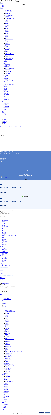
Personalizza (35, 412)
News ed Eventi (2, 246)
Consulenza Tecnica (6, 108)
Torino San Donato (6, 91)
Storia (2, 230)
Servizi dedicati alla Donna (8, 62)
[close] (49, 410)
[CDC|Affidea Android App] (5, 177)
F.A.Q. (4, 83)
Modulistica (5, 85)
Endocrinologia (7, 25)
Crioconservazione (7, 69)
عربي (5, 119)
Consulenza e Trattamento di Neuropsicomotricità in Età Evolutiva (9, 54)
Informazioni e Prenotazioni (8, 11)
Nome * (1, 211)
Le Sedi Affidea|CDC (3, 251)
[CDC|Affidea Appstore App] (5, 176)
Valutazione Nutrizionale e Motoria (9, 40)
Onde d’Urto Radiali (7, 55)
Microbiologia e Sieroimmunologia (9, 18)
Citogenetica (6, 17)
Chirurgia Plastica (7, 73)
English (5, 120)
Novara (4, 98)
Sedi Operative (5, 109)
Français (6, 121)
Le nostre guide (5, 104)
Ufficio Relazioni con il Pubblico (8, 113)
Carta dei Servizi (4, 244)
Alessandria (5, 95)
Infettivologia (6, 29)
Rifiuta (41, 412)
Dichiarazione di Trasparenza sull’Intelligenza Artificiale (9, 235)
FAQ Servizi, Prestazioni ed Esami (9, 84)
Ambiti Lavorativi (6, 105)
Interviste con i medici (6, 103)
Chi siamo (1, 228)
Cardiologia (6, 21)
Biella (4, 97)
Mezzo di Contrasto (7, 45)
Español (6, 123)
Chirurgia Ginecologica (8, 71)
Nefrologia (6, 30)
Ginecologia (6, 28)
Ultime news (5, 102)
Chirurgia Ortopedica (7, 72)
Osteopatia (6, 51)
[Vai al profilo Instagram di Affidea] (1, 294)
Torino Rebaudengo (6, 90)
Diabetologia (6, 23)
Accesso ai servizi (6, 78)
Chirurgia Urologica (7, 74)
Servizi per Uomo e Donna (7, 61)
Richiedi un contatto (6, 110)
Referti (3, 5)
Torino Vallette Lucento (6, 94)
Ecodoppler (6, 43)
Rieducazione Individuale (8, 56)
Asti (4, 96)
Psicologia (6, 36)
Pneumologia (6, 35)
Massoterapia (6, 52)
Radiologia (6, 46)
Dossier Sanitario (8, 126)
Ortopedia (6, 34)
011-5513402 (2, 273)
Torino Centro (5, 88)
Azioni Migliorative (4, 233)
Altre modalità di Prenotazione (20, 126)
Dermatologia (7, 22)
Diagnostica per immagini (5, 220)
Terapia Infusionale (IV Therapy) (9, 39)
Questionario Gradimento (5, 241)
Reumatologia (7, 37)
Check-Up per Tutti (7, 64)
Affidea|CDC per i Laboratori (4, 252)
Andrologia (6, 20)
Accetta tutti (47, 412)
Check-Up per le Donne (8, 65)
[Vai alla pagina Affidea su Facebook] (0, 294)
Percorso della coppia (7, 67)
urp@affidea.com (4, 280)
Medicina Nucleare (6, 76)
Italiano (5, 122)
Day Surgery (5, 70)
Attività (3, 229)
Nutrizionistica (7, 32)
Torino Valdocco (6, 93)
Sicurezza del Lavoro (6, 107)
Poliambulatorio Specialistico (8, 59)
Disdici (3, 6)
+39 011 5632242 (2, 278)
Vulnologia (6, 41)
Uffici (2, 264)
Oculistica (6, 33)
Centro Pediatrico (6, 57)
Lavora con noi (5, 114)
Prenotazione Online (2, 126)
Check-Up (5, 63)
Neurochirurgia (7, 31)
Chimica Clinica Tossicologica (9, 15)
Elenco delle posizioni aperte (8, 115)
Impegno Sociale (4, 232)
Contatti (3, 112)
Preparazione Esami (7, 13)
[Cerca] (0, 7)
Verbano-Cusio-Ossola (6, 99)
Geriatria (6, 27)
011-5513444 (2, 270)
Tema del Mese (4, 248)
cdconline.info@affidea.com (5, 283)
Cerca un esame (2, 192)
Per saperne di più (19, 413)
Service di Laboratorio (5, 253)
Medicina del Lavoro (6, 106)
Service (3, 111)
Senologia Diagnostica (8, 47)
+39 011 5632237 (2, 277)
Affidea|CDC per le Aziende (3, 255)
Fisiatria (6, 26)
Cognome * (1, 212)
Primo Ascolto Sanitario (6, 75)
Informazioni (2, 237)
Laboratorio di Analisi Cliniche (7, 10)
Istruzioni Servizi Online (13, 126)
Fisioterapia (6, 60)
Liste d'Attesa (5, 86)
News (2, 101)
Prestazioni (1, 217)
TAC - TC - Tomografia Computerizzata (8, 49)
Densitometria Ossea (7, 42)
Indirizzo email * (2, 213)
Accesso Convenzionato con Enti (9, 80)
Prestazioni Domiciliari (6, 66)
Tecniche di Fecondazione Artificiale (9, 68)
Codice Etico (3, 234)
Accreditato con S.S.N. (8, 79)
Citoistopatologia (7, 16)
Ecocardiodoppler (7, 44)
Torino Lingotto (5, 89)
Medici (3, 100)
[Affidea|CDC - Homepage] (3, 3)
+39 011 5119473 (2, 276)
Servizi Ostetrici (7, 38)
